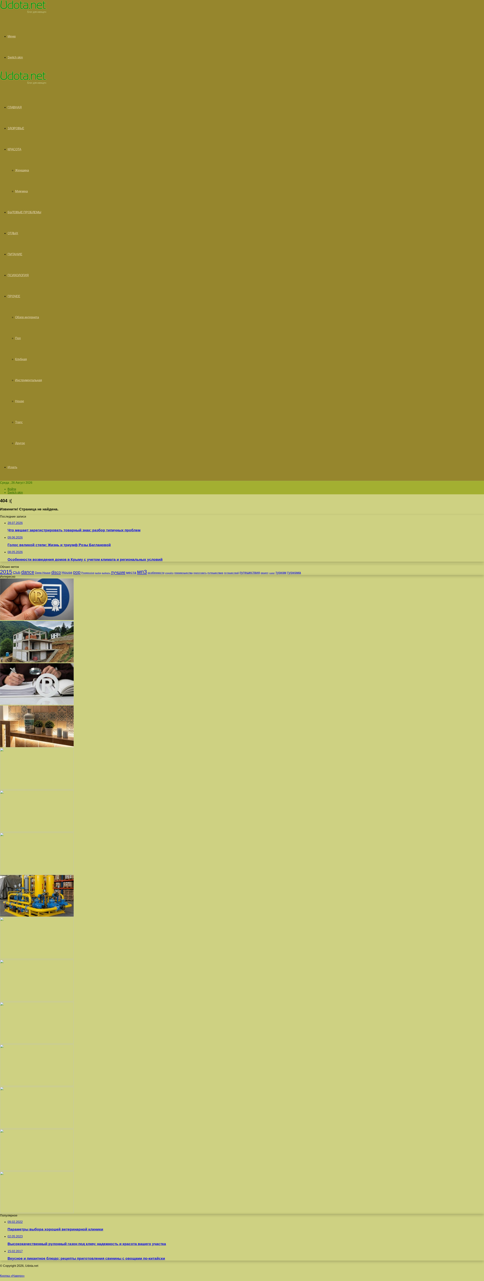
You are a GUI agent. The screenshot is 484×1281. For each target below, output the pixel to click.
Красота (14, 149)
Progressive (87, 572)
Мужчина (21, 191)
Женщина (22, 170)
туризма (294, 573)
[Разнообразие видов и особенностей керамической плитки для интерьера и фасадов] (37, 746)
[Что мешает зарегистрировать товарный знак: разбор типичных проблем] (37, 619)
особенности (156, 572)
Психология (18, 275)
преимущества (183, 572)
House (19, 401)
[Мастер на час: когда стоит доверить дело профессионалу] (37, 1042)
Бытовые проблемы (24, 212)
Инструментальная (28, 380)
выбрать (106, 573)
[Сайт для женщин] (23, 12)
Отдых (13, 233)
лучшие (118, 572)
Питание (15, 254)
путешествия (250, 573)
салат (272, 573)
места (131, 573)
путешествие (215, 572)
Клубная (21, 359)
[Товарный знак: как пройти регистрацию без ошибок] (37, 703)
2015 (6, 572)
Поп (18, 338)
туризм (280, 573)
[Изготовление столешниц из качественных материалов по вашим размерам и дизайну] (37, 1127)
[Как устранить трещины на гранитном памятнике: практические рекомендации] (37, 1085)
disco (56, 572)
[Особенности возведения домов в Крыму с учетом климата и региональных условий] (37, 661)
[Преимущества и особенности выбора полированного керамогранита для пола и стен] (37, 830)
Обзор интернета (27, 317)
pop (77, 572)
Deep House (42, 572)
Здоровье (16, 128)
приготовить (200, 573)
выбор (98, 573)
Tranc (19, 422)
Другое (20, 443)
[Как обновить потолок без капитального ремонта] (37, 1000)
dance (27, 572)
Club (16, 573)
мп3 (142, 572)
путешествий (231, 572)
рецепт (264, 572)
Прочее (14, 296)
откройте (169, 573)
